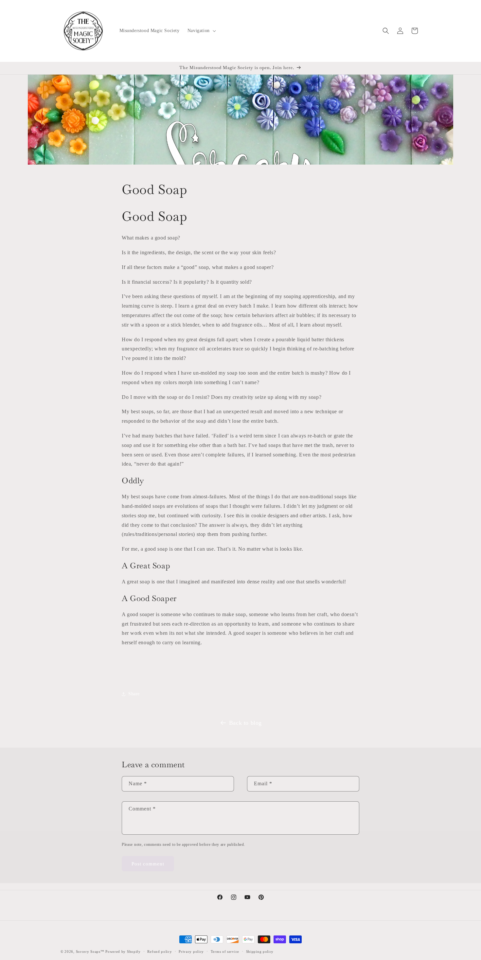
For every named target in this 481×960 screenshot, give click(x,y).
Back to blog (245, 723)
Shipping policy (260, 951)
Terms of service (225, 951)
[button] (201, 31)
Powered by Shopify (123, 951)
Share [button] (134, 693)
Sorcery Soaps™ (90, 951)
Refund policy (159, 951)
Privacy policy (191, 951)
